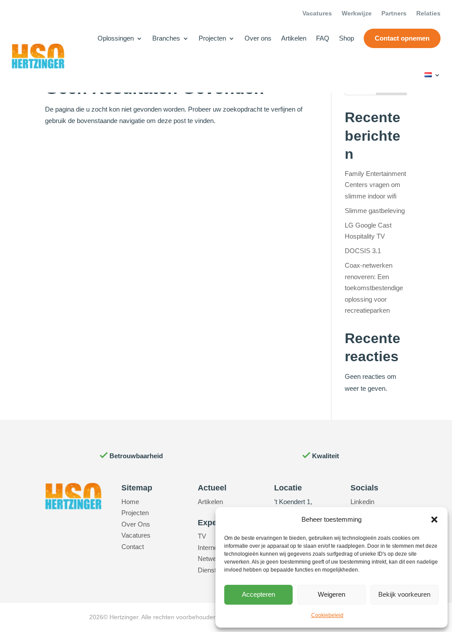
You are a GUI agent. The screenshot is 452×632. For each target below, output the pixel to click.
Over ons (258, 38)
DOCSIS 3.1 (363, 250)
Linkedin (362, 501)
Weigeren (331, 594)
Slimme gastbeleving (375, 210)
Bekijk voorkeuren (404, 594)
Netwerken (213, 558)
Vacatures (317, 13)
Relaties (428, 13)
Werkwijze (357, 13)
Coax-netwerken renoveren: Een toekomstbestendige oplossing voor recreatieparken (374, 288)
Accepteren (258, 594)
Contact (132, 546)
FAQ (322, 38)
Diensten (210, 570)
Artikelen (293, 38)
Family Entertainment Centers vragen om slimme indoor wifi (375, 185)
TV (202, 536)
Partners (394, 13)
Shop (346, 38)
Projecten (212, 38)
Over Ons (135, 524)
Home (130, 501)
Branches (166, 38)
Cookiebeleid (327, 615)
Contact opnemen (402, 38)
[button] (434, 519)
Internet (208, 547)
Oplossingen (116, 38)
